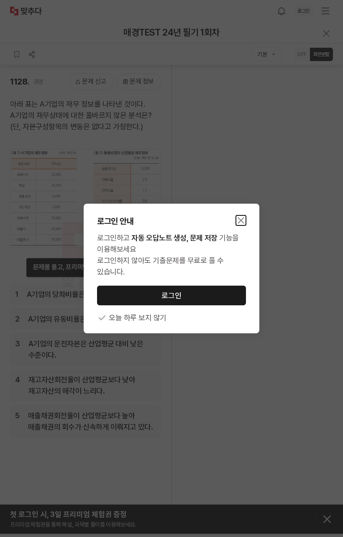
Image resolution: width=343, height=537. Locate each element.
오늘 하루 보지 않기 (137, 317)
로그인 (171, 295)
